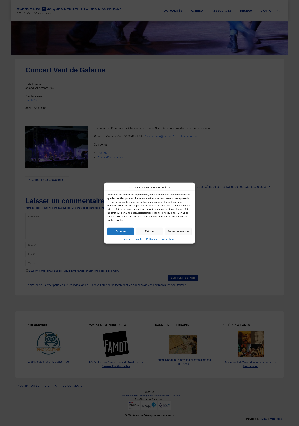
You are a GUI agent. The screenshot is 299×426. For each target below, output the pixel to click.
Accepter (121, 231)
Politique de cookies (133, 238)
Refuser (149, 231)
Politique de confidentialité (160, 238)
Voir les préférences (178, 231)
